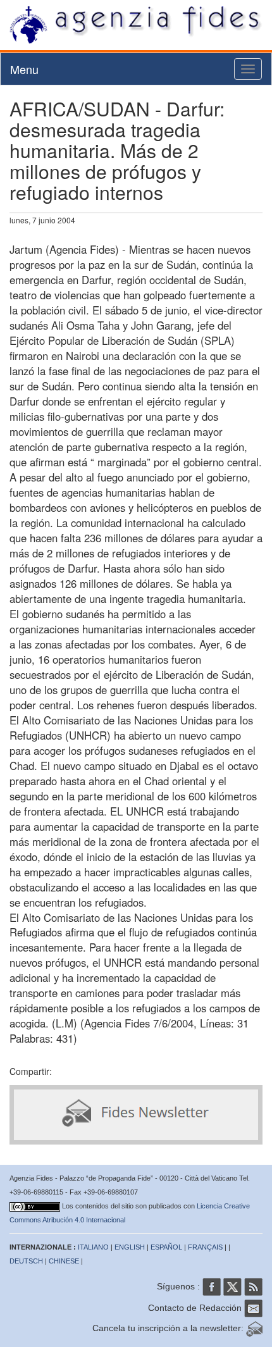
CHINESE (64, 1261)
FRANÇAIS (205, 1247)
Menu (24, 69)
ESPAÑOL (166, 1247)
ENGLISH (129, 1247)
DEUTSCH (26, 1261)
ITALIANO (93, 1247)
